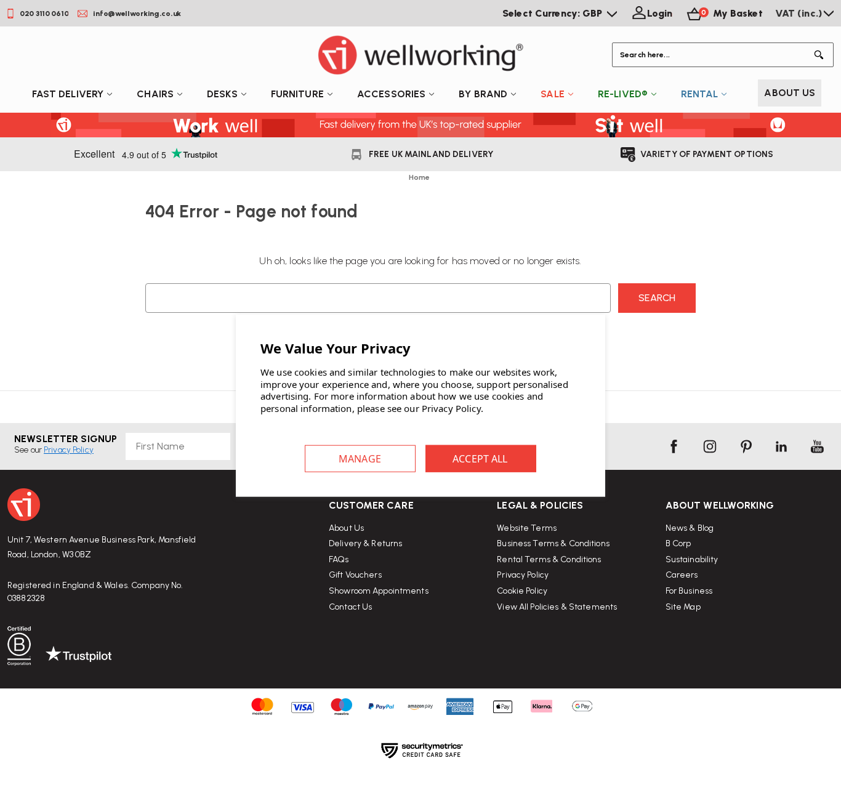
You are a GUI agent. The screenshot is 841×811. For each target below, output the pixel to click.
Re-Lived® (623, 94)
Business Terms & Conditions (553, 543)
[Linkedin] (781, 446)
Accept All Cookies (480, 458)
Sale (553, 94)
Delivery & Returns (365, 543)
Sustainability (692, 559)
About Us (789, 93)
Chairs (155, 94)
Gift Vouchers (355, 575)
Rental (699, 94)
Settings (360, 458)
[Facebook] (673, 446)
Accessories (391, 94)
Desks (222, 94)
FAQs (339, 559)
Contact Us (350, 607)
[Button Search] (821, 54)
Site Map (683, 607)
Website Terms (527, 528)
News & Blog (690, 528)
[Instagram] (709, 446)
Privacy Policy (523, 575)
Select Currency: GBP (553, 13)
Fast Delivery (68, 94)
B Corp (678, 543)
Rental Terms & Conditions (549, 559)
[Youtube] (817, 446)
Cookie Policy (522, 591)
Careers (682, 575)
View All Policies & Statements (557, 607)
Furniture (297, 94)
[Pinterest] (745, 446)
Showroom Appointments (379, 591)
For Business (689, 591)
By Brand (483, 94)
